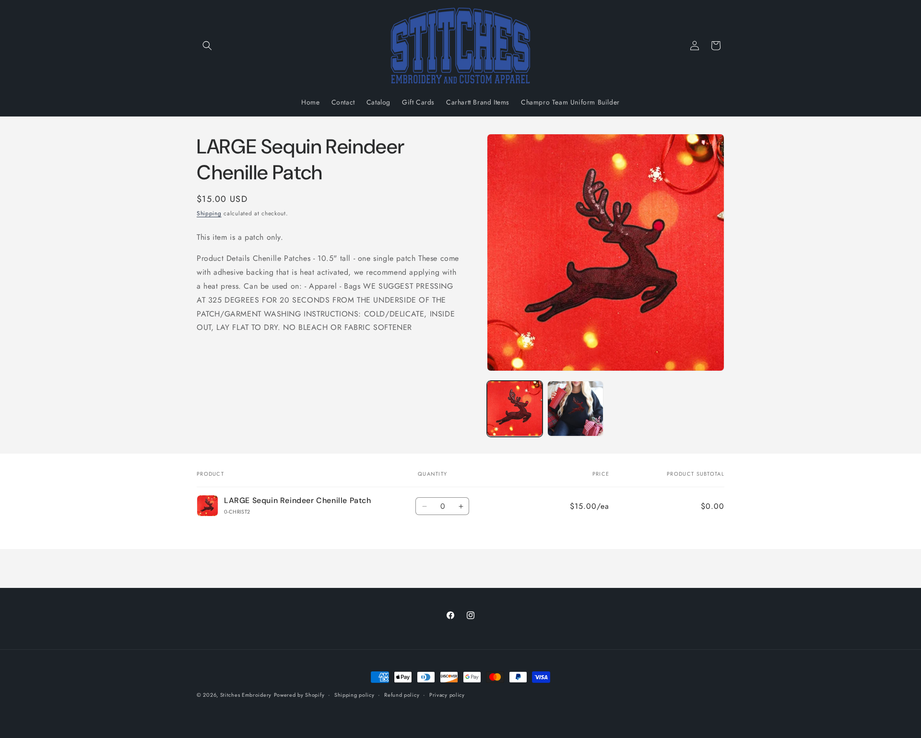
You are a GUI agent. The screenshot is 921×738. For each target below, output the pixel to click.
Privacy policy (447, 694)
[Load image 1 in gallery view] (515, 408)
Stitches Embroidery (246, 695)
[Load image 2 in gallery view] (575, 408)
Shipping (209, 213)
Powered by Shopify (299, 695)
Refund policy (401, 694)
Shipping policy (354, 694)
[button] (207, 45)
